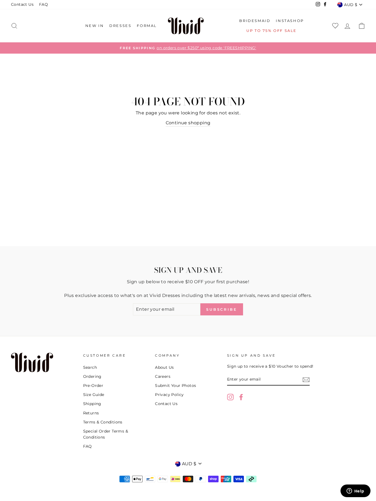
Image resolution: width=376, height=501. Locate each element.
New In (94, 25)
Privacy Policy (169, 394)
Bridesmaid (254, 20)
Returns (91, 413)
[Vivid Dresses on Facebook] (241, 397)
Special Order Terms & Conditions (105, 434)
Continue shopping (188, 122)
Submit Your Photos (175, 385)
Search (90, 367)
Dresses (120, 25)
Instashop (290, 20)
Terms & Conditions (102, 422)
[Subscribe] (306, 379)
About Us (164, 367)
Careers (162, 376)
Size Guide (93, 394)
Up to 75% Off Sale (271, 30)
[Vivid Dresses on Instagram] (230, 397)
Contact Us (22, 4)
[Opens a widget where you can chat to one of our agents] (355, 491)
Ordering (92, 376)
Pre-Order (93, 385)
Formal (147, 25)
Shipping (92, 403)
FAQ (43, 4)
